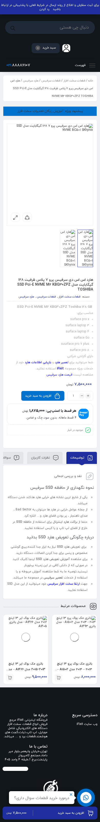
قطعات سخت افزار (74, 81)
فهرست (80, 65)
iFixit (60, 369)
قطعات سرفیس (51, 81)
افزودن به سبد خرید (38, 396)
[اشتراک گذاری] (27, 217)
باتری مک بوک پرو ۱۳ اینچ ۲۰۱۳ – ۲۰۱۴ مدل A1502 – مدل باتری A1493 (74, 669)
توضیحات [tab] (77, 457)
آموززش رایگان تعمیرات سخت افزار (50, 111)
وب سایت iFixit (87, 724)
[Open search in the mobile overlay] (50, 27)
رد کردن (44, 9)
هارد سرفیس (30, 81)
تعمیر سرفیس (53, 578)
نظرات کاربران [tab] (41, 457)
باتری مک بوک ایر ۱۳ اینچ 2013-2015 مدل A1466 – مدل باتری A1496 (25, 669)
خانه (90, 81)
